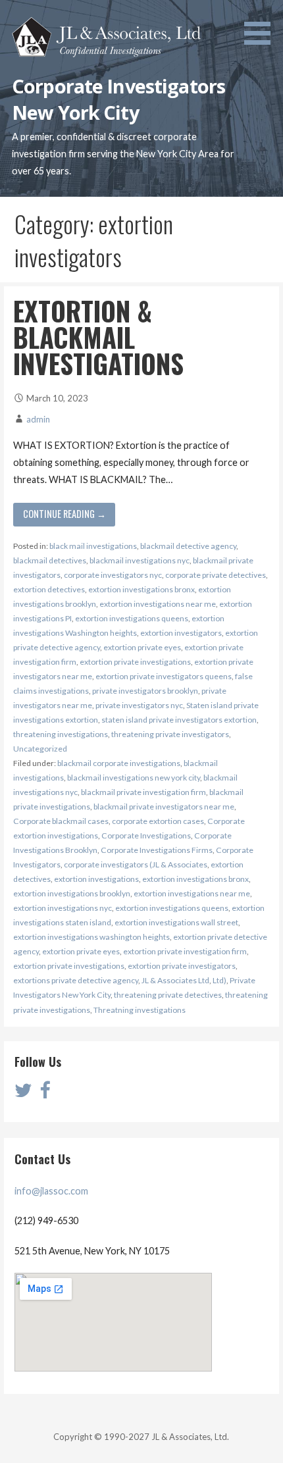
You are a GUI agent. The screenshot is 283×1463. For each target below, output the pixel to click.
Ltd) (219, 980)
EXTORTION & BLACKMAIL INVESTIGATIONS (98, 337)
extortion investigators (181, 633)
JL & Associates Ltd (175, 980)
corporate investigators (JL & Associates (135, 864)
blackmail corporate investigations (118, 763)
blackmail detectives (49, 560)
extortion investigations (96, 879)
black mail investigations (93, 546)
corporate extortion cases (158, 821)
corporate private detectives (215, 575)
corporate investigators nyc (113, 575)
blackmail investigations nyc (140, 560)
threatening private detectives (168, 995)
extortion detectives (49, 589)
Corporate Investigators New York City (118, 99)
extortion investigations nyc (62, 908)
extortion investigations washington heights (91, 937)
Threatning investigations (139, 1010)
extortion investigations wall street (176, 922)
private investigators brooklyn (145, 691)
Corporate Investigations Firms (157, 850)
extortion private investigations (135, 662)
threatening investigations (60, 734)
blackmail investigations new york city (133, 778)
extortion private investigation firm (185, 951)
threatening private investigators (170, 734)
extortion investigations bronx (141, 589)
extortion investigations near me (157, 604)
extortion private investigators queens (163, 676)
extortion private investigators (182, 966)
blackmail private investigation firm (143, 792)
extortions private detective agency (75, 980)
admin (38, 419)
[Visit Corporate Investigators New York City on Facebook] (44, 1093)
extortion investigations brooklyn (71, 893)
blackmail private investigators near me (163, 806)
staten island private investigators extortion (179, 720)
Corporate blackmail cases (61, 821)
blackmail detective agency (188, 546)
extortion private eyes (142, 647)
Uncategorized (40, 749)
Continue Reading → (64, 514)
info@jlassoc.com (51, 1190)
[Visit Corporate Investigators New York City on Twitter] (23, 1093)
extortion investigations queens (131, 618)
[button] (262, 24)
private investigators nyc (139, 705)
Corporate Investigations (146, 835)
